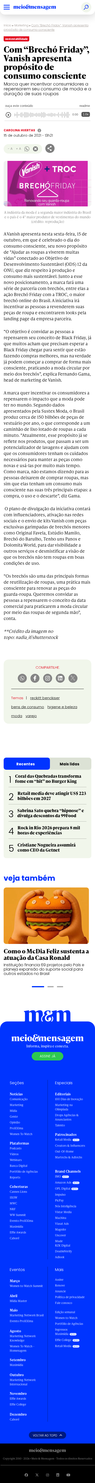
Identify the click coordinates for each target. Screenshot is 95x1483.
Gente (14, 1116)
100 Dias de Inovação (69, 1099)
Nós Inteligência (65, 1206)
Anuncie (60, 1291)
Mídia (13, 1111)
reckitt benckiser (45, 697)
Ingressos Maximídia (61, 1331)
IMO (58, 1176)
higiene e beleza (62, 706)
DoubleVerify (63, 1251)
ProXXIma (16, 1128)
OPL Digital (62, 1188)
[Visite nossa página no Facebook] (26, 1475)
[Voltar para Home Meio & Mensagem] (40, 7)
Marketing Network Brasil (27, 1315)
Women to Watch (66, 1318)
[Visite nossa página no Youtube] (68, 1475)
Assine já (47, 1056)
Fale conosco (63, 1303)
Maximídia (16, 1226)
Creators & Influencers (70, 1146)
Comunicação (19, 1099)
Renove (60, 1285)
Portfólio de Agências (24, 1171)
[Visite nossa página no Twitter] (37, 1475)
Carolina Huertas (19, 130)
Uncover (60, 1235)
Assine (59, 1280)
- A (10, 148)
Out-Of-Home (64, 1151)
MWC (13, 1203)
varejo (31, 715)
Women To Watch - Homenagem (22, 1348)
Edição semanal (65, 1312)
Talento (60, 1125)
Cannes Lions (18, 1192)
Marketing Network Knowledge (23, 1338)
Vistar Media (63, 1212)
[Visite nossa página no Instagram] (47, 1475)
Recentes (25, 764)
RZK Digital (62, 1245)
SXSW (13, 1197)
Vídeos (14, 1154)
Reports (15, 1177)
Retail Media (63, 1140)
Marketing (21, 25)
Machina (60, 1218)
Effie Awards (18, 1232)
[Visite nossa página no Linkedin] (57, 1475)
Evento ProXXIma (21, 1221)
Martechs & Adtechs (68, 1157)
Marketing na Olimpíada (64, 1107)
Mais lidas (69, 764)
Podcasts (15, 1148)
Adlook (59, 1257)
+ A (18, 148)
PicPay (59, 1200)
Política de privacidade (70, 1297)
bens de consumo (27, 706)
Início (7, 25)
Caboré (14, 1238)
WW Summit (18, 1215)
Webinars (16, 1160)
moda (16, 715)
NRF (13, 1209)
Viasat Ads (62, 1224)
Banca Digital (18, 1166)
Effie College (18, 1404)
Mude (59, 1241)
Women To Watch (21, 1134)
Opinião (15, 1122)
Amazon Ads (63, 1182)
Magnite (60, 1229)
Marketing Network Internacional (23, 1382)
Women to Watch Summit (26, 1286)
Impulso (60, 1195)
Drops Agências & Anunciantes (67, 1117)
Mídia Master (18, 1301)
